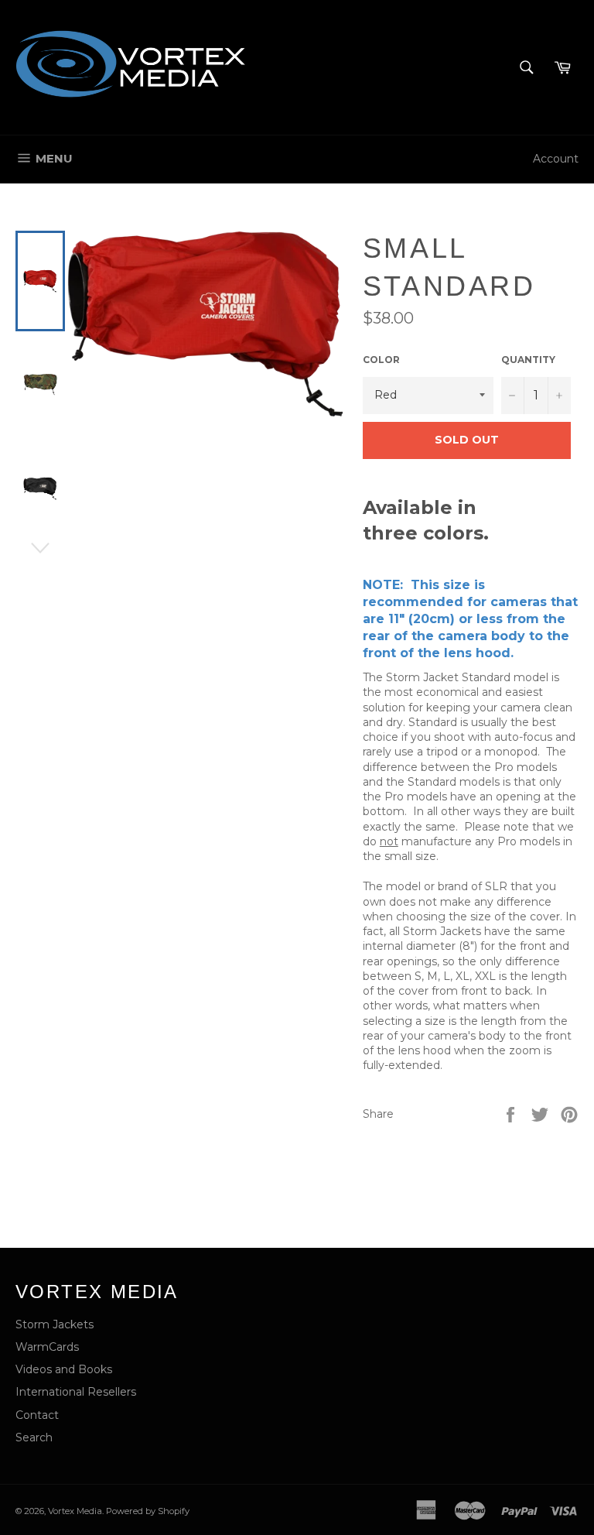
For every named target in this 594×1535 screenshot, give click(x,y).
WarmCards (47, 1347)
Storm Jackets (54, 1324)
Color (381, 359)
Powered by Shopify (147, 1511)
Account (556, 159)
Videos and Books (63, 1369)
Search (34, 1437)
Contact (37, 1415)
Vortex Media (75, 1511)
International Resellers (75, 1392)
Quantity (528, 359)
